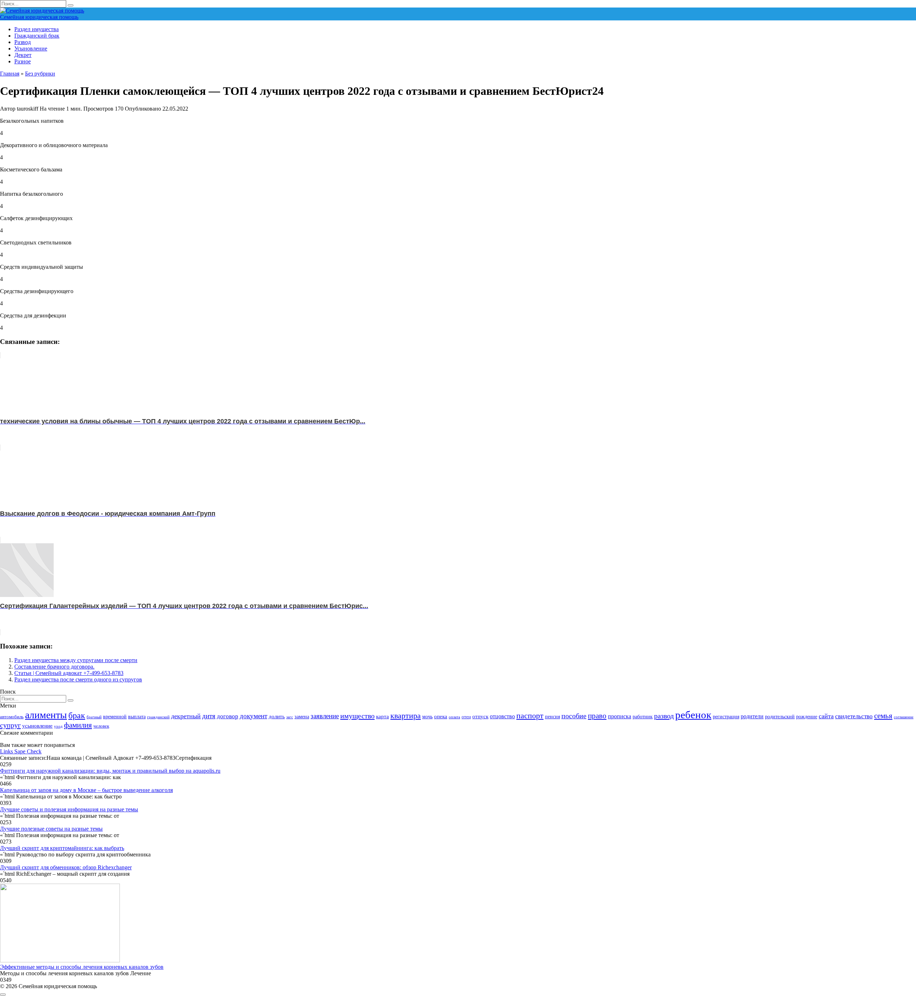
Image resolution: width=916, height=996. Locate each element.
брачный (94, 717)
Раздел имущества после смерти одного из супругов (78, 679)
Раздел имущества (36, 29)
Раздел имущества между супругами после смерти (75, 660)
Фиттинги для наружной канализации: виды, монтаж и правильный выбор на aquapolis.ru (110, 771)
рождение (806, 716)
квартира (405, 715)
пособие (573, 716)
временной (115, 716)
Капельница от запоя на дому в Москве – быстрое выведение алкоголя (86, 790)
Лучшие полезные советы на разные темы (51, 829)
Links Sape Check (21, 751)
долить (277, 716)
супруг (10, 725)
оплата (454, 717)
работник (643, 716)
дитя (208, 716)
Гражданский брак (36, 36)
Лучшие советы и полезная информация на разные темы (69, 809)
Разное (22, 61)
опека (440, 716)
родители (752, 716)
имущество (357, 716)
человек (101, 726)
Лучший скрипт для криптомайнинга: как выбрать (62, 848)
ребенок (693, 714)
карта (382, 716)
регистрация (726, 716)
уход (58, 726)
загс (289, 717)
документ (253, 716)
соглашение (903, 717)
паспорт (530, 715)
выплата (137, 716)
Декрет (22, 55)
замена (301, 716)
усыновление (37, 726)
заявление (325, 716)
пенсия (552, 716)
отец (466, 716)
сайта (826, 716)
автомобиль (12, 716)
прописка (619, 716)
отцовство (502, 716)
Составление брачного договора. (54, 667)
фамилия (78, 725)
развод (664, 716)
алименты (46, 714)
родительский (780, 716)
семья (883, 715)
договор (227, 716)
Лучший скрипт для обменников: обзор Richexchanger (66, 867)
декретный (186, 716)
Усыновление (30, 48)
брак (76, 715)
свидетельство (854, 716)
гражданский (158, 717)
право (597, 715)
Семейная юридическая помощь (39, 17)
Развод (22, 42)
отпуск (480, 716)
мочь (427, 716)
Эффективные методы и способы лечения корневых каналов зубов (82, 967)
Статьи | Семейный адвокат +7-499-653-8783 (68, 673)
